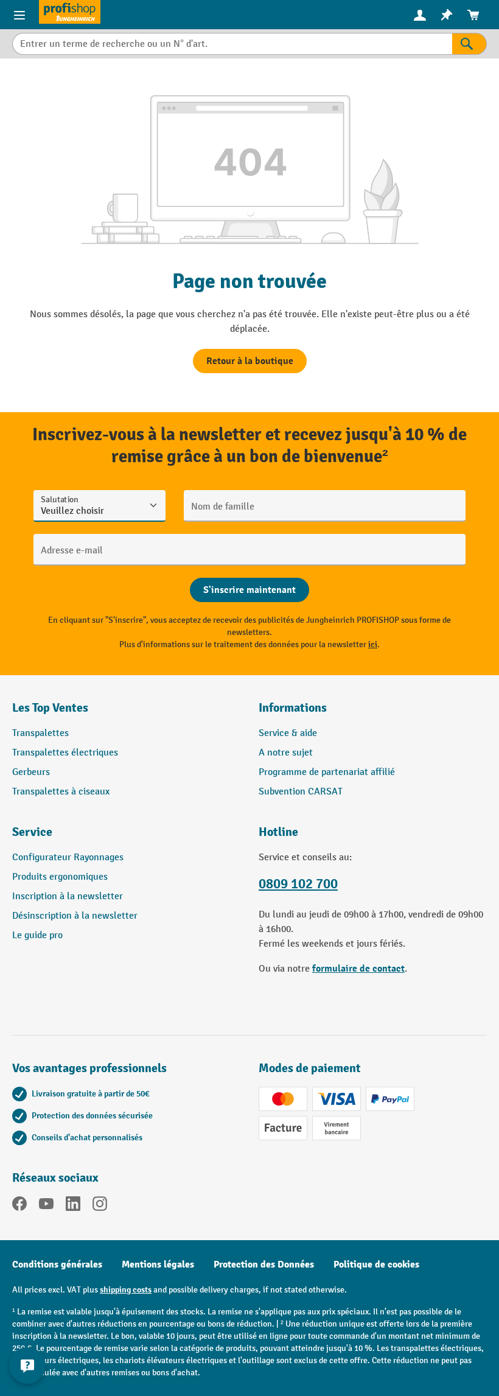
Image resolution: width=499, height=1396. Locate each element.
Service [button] (32, 832)
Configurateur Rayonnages (68, 857)
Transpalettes (40, 733)
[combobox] (232, 44)
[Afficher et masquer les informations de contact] (27, 1365)
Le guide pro (37, 935)
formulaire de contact (358, 969)
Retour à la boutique (249, 361)
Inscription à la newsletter (67, 896)
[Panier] (473, 15)
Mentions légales (158, 1264)
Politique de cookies (376, 1264)
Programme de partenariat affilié (327, 772)
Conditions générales (57, 1264)
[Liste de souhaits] (446, 15)
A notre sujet (286, 753)
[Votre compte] (420, 14)
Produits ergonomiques (60, 877)
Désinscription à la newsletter (75, 916)
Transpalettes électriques (65, 753)
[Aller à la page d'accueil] (69, 12)
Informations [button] (293, 707)
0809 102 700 (298, 884)
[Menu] (19, 14)
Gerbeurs (31, 772)
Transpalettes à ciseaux (61, 792)
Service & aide (288, 733)
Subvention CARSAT (301, 792)
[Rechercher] (469, 44)
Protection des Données (264, 1264)
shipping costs (126, 1290)
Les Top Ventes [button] (50, 707)
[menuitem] (420, 15)
